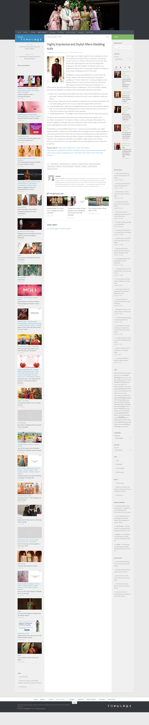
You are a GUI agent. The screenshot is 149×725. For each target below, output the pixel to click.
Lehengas (52, 32)
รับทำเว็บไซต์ (119, 526)
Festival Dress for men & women (27, 181)
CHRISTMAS (21, 280)
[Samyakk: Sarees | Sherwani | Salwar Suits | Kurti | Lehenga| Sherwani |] (27, 39)
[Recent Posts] (116, 67)
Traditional (61, 32)
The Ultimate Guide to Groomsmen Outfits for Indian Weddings (122, 301)
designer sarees (118, 386)
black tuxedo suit (54, 164)
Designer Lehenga (28, 470)
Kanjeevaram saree (118, 395)
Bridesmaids (30, 468)
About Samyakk (70, 32)
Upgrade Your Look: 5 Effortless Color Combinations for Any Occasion (122, 510)
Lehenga (25, 472)
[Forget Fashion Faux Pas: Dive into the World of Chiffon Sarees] (30, 626)
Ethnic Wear (125, 386)
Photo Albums (23, 687)
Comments (120, 468)
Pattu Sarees (35, 90)
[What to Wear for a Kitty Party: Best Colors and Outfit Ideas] (117, 109)
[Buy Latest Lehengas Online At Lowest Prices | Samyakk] (30, 415)
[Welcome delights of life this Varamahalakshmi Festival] (30, 174)
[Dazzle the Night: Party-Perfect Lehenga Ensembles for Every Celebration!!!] (30, 200)
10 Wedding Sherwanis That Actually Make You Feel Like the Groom (122, 271)
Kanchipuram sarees (118, 391)
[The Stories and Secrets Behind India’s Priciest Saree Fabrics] (117, 127)
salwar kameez (123, 413)
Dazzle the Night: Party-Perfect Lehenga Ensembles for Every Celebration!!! (27, 211)
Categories (117, 435)
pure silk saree (121, 410)
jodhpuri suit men (51, 166)
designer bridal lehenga (126, 380)
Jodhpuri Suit (74, 164)
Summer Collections (23, 136)
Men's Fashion (52, 37)
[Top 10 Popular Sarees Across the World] (30, 648)
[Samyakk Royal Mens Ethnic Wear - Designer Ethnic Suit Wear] (24, 39)
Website (37, 376)
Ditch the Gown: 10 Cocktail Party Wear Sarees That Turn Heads (122, 240)
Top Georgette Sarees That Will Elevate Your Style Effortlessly (122, 261)
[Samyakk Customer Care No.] (32, 39)
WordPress (27, 709)
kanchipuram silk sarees (122, 393)
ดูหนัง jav (118, 534)
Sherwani (126, 422)
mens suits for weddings (68, 166)
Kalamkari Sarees (22, 323)
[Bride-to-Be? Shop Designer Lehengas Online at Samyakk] (30, 576)
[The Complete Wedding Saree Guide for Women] (30, 248)
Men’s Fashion (42, 32)
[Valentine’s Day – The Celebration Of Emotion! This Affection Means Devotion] (30, 362)
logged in (57, 228)
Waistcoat (20, 160)
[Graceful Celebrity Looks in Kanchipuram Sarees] (30, 81)
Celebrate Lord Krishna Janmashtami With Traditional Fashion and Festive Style (122, 251)
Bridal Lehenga (22, 468)
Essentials (81, 32)
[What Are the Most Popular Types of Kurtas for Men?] (117, 94)
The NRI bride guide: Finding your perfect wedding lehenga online (122, 340)
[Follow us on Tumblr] (41, 39)
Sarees (25, 32)
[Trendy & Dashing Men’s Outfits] (30, 556)
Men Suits (59, 166)
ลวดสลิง (118, 544)
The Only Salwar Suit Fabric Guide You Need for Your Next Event (122, 281)
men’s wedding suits (80, 129)
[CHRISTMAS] (30, 270)
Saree (121, 417)
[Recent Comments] (125, 67)
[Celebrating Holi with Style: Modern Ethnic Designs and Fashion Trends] (30, 290)
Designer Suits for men (65, 164)
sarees (120, 422)
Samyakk (51, 52)
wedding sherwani (124, 426)
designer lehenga (120, 382)
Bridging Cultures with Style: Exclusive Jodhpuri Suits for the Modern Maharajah (29, 235)
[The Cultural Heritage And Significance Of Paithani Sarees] (30, 604)
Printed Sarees (27, 375)
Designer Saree (124, 384)
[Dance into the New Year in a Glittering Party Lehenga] (30, 510)
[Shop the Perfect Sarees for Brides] (30, 107)
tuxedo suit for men (92, 166)
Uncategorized (22, 185)
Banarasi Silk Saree (119, 375)
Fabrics (20, 401)
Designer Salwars (23, 444)
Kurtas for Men (22, 158)
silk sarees (121, 424)
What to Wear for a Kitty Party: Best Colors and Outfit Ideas (121, 194)
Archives (116, 56)
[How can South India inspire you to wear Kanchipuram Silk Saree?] (30, 339)
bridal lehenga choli (124, 377)
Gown (32, 371)
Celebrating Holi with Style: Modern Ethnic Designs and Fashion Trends (121, 520)
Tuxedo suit (84, 166)
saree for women (122, 420)
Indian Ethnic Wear (32, 88)
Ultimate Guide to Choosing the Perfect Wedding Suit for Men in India (122, 528)
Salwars (33, 32)
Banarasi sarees (127, 373)
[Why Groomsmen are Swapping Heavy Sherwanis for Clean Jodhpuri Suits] (117, 146)
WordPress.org (120, 472)
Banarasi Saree (118, 373)
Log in (117, 460)
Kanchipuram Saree (124, 389)
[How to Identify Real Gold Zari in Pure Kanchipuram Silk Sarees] (117, 74)
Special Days (89, 32)
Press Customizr (41, 709)
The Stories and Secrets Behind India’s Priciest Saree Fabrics (121, 204)
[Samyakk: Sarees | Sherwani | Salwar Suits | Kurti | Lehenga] (35, 39)
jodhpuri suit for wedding (94, 164)
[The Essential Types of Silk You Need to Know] (30, 393)
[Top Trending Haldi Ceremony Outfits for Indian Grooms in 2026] (30, 151)
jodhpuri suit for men (83, 164)
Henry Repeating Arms (122, 516)
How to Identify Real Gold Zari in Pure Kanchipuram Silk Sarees (122, 175)
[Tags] (129, 67)
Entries (119, 464)
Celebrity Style (22, 88)
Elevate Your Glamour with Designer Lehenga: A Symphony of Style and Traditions (30, 682)
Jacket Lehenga (27, 587)
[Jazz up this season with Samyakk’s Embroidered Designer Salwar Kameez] (30, 437)
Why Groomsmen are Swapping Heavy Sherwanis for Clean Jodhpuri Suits (122, 214)
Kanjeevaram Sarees (23, 116)
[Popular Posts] (120, 67)
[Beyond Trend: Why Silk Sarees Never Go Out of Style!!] (30, 314)
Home (19, 32)
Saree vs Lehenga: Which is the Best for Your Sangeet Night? (122, 350)
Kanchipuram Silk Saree (24, 90)
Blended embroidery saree (25, 369)
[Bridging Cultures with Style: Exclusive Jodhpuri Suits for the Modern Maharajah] (30, 224)
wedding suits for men (52, 169)
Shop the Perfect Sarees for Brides (28, 118)
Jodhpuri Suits (22, 231)
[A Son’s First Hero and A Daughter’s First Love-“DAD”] (30, 532)
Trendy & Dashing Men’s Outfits (27, 566)
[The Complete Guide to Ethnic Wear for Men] (98, 201)
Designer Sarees (32, 114)
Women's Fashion (32, 185)
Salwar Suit (117, 415)
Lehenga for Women (119, 404)
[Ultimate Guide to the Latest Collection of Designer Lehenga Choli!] (30, 461)
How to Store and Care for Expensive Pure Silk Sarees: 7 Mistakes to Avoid (122, 291)
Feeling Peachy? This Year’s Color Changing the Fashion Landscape (55, 211)
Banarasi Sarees (22, 114)
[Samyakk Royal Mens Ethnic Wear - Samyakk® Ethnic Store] (21, 39)
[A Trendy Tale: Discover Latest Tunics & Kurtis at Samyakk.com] (30, 128)
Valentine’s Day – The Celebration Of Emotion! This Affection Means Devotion (29, 381)
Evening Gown (26, 371)
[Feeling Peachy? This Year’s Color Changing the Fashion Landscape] (57, 201)
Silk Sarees (25, 92)
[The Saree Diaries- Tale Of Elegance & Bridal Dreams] (30, 488)
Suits (60, 37)
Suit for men (77, 166)
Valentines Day (30, 376)
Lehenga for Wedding (123, 402)
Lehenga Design (121, 400)
